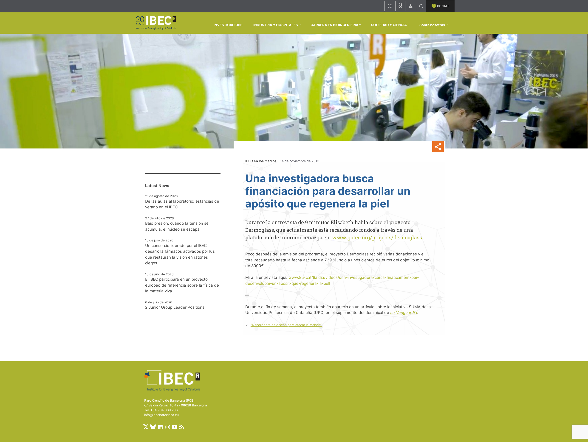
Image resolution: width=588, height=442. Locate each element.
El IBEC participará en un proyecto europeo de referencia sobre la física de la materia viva (182, 285)
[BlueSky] (153, 427)
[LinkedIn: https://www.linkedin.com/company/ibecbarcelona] (160, 427)
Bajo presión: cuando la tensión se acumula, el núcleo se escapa (177, 226)
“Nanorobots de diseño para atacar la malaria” (286, 325)
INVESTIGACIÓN (227, 25)
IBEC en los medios (261, 161)
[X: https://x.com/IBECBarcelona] (146, 427)
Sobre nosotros (432, 25)
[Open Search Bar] (421, 6)
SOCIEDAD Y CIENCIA (389, 25)
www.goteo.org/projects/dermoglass (377, 237)
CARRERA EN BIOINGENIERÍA (334, 25)
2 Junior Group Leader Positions (174, 307)
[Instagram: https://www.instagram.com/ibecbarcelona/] (167, 427)
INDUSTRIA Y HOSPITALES (275, 25)
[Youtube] (174, 427)
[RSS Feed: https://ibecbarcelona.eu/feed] (181, 427)
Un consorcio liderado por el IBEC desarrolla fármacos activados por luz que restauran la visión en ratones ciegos (180, 254)
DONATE (443, 6)
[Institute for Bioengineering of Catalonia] (155, 22)
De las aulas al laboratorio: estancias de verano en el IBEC (182, 204)
